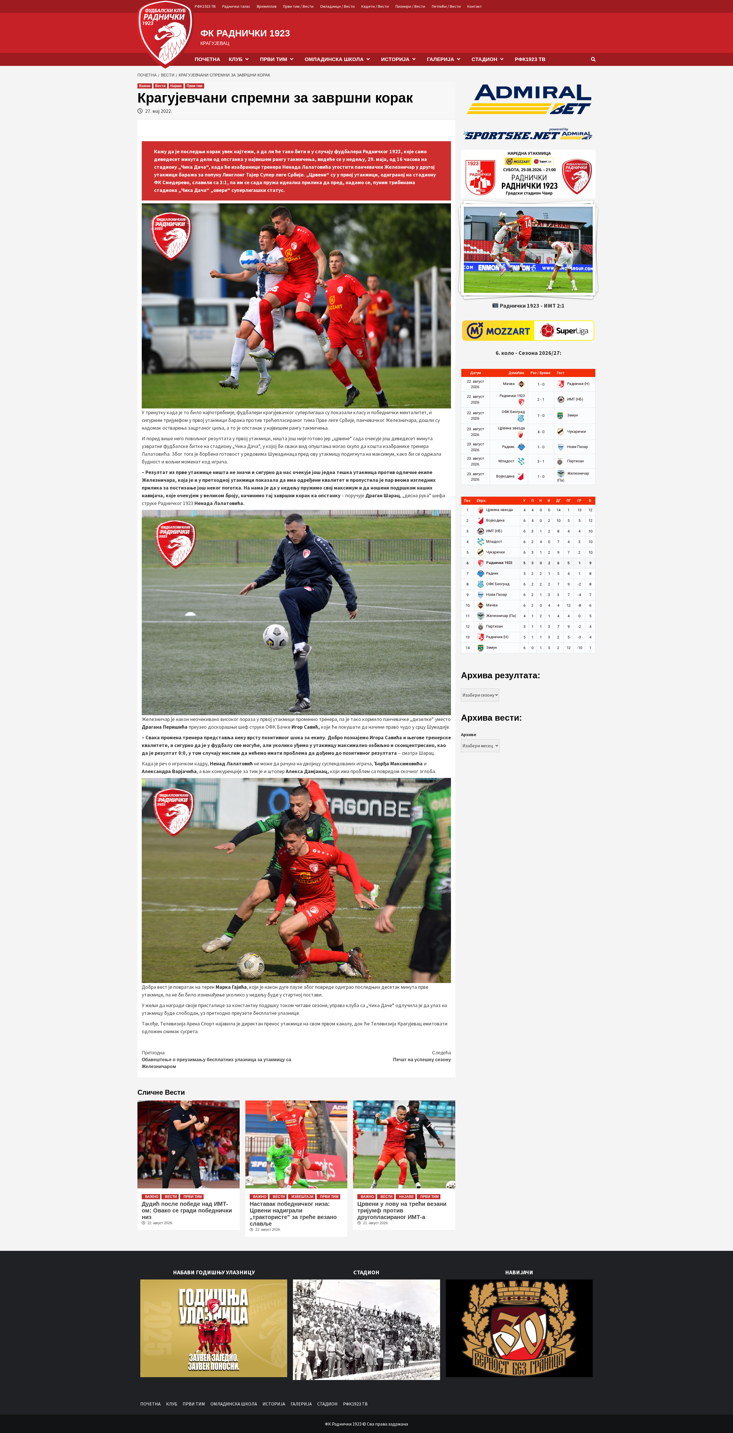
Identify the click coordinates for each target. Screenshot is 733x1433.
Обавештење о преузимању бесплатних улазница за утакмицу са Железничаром (216, 1059)
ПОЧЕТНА (207, 59)
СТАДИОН (484, 59)
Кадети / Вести (375, 6)
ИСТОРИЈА (395, 59)
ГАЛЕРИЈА (440, 59)
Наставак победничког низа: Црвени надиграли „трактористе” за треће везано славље (293, 1214)
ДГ (558, 501)
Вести (160, 86)
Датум (475, 373)
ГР (580, 501)
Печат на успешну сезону (422, 1056)
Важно (144, 86)
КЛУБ (236, 59)
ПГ (569, 501)
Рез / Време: (541, 373)
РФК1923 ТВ (205, 6)
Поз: (467, 501)
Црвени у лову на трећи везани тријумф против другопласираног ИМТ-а (401, 1210)
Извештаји (302, 1197)
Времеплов (267, 6)
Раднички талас (236, 6)
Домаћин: (517, 373)
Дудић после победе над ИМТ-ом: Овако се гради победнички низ (187, 1210)
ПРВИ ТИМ (273, 59)
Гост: (561, 373)
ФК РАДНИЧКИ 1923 (245, 33)
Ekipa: (481, 501)
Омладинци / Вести (337, 6)
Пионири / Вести (410, 6)
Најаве (176, 86)
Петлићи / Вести (446, 6)
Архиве (468, 734)
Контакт (474, 6)
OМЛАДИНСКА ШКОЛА (334, 59)
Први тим (194, 86)
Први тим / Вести (298, 6)
